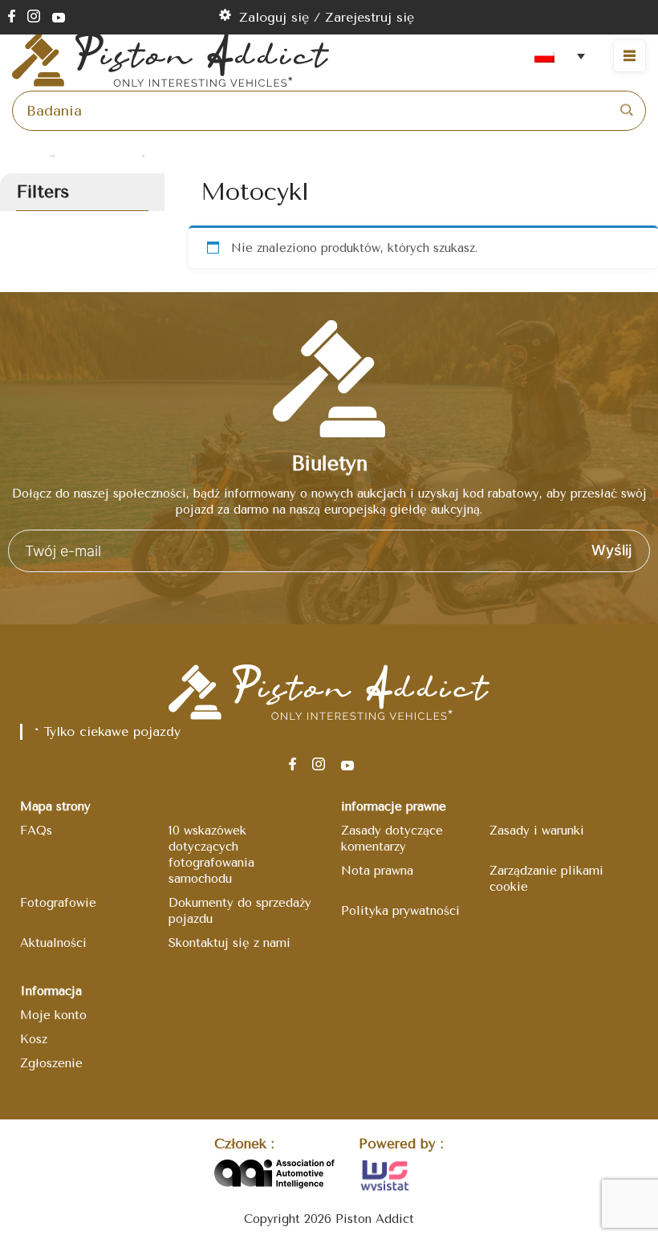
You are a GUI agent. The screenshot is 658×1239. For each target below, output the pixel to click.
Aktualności (53, 943)
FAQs (36, 830)
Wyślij (611, 550)
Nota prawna (377, 870)
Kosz (33, 1039)
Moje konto (53, 1015)
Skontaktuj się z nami (229, 943)
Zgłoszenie (51, 1063)
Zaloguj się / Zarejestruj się (326, 17)
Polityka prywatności (400, 911)
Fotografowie (58, 903)
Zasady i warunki (536, 830)
